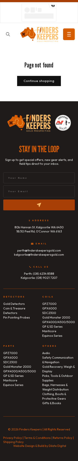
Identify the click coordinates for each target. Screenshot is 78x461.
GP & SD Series (52, 327)
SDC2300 (49, 313)
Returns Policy (62, 438)
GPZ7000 (49, 304)
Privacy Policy (12, 438)
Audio (46, 353)
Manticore (49, 331)
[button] (69, 34)
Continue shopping (39, 81)
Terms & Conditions (37, 438)
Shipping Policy (13, 442)
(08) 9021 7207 (46, 278)
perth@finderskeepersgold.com (39, 250)
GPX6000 (49, 308)
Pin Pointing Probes (16, 317)
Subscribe (39, 204)
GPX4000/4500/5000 (58, 322)
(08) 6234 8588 (43, 274)
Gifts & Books (51, 403)
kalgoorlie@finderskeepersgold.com (39, 255)
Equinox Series (52, 336)
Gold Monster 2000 (56, 317)
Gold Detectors (14, 304)
